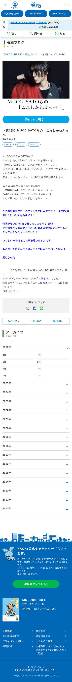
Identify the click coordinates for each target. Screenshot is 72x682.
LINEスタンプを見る (36, 583)
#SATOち (34, 144)
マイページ (15, 8)
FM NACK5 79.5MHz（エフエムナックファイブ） (36, 5)
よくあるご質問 (44, 641)
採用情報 (7, 646)
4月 (4, 368)
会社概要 (7, 630)
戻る (5, 5)
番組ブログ (31, 54)
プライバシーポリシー (14, 641)
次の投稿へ (13, 321)
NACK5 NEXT (36, 14)
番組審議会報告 (11, 636)
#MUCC (8, 144)
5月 (39, 362)
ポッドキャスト (60, 14)
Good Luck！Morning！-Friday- (29, 22)
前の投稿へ (58, 321)
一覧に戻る (35, 321)
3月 (39, 368)
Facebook (34, 308)
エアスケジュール (12, 14)
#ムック (20, 144)
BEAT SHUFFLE (13, 54)
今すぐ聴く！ (38, 119)
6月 (4, 362)
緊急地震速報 (43, 636)
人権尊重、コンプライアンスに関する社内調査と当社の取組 (50, 650)
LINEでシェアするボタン (41, 308)
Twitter (27, 308)
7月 (39, 355)
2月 (4, 375)
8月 (4, 355)
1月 (39, 375)
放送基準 (40, 630)
